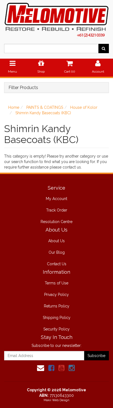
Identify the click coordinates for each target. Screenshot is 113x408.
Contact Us (56, 264)
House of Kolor (83, 107)
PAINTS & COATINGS (44, 107)
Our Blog (57, 252)
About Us (56, 241)
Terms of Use (56, 283)
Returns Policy (56, 306)
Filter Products (23, 87)
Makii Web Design (56, 400)
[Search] (103, 48)
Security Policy (56, 329)
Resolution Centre (56, 221)
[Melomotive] (56, 19)
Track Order (56, 210)
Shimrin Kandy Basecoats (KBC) (43, 113)
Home (13, 107)
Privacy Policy (56, 294)
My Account (56, 198)
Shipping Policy (56, 317)
